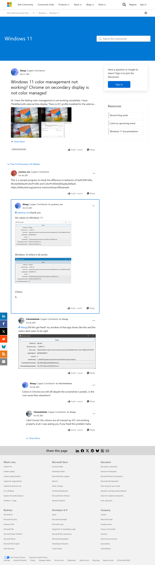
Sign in (119, 84)
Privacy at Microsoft (108, 529)
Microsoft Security (10, 519)
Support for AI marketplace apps (64, 529)
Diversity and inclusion (109, 539)
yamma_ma (24, 171)
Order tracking (57, 486)
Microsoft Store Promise (61, 496)
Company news (106, 524)
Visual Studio (57, 548)
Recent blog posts (119, 115)
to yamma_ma (55, 204)
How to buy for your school (110, 486)
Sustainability (106, 548)
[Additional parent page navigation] (33, 13)
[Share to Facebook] (82, 450)
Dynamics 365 (9, 524)
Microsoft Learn (58, 524)
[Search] (124, 4)
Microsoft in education (109, 466)
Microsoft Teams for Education (112, 476)
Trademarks (71, 560)
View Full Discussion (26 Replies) (25, 164)
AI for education (106, 500)
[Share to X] (87, 450)
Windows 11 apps (10, 500)
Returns (55, 481)
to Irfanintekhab (64, 383)
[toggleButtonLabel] (146, 13)
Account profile (57, 466)
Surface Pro (8, 466)
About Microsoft (106, 519)
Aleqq (23, 70)
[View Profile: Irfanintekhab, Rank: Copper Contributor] (21, 321)
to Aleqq (63, 319)
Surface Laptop (9, 471)
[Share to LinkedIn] (77, 450)
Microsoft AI (8, 514)
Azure (54, 514)
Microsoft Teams (10, 539)
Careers (103, 514)
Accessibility (105, 544)
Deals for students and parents (112, 496)
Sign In (143, 4)
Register (133, 4)
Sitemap (7, 560)
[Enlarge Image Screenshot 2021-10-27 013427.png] (57, 351)
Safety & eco (84, 560)
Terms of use (59, 560)
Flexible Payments (58, 500)
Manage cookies (45, 560)
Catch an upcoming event (122, 123)
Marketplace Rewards (60, 544)
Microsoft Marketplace (60, 539)
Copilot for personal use (12, 486)
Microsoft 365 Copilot (12, 544)
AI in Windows (9, 491)
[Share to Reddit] (92, 450)
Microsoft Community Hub (17, 13)
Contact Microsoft (19, 560)
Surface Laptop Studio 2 (12, 476)
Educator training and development (114, 491)
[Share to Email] (107, 450)
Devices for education (109, 471)
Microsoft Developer (59, 519)
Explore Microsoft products (13, 496)
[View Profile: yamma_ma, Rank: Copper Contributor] (14, 173)
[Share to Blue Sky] (97, 450)
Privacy (32, 560)
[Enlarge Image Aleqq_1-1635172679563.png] (43, 270)
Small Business (9, 548)
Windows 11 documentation (124, 131)
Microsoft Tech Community (61, 534)
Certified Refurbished (60, 491)
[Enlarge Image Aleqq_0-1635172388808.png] (43, 233)
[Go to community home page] (9, 4)
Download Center (58, 471)
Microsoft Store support (60, 476)
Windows (42, 13)
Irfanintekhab (33, 319)
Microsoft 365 (9, 529)
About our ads (108, 560)
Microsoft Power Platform (13, 534)
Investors (104, 534)
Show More (19, 141)
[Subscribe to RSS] (102, 450)
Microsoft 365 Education (110, 481)
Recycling (95, 560)
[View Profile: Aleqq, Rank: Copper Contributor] (14, 72)
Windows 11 (54, 13)
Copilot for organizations (13, 481)
